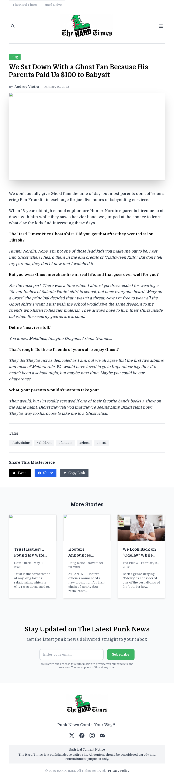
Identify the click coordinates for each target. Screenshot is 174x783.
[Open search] (13, 26)
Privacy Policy (118, 770)
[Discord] (102, 735)
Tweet (22, 473)
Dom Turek (22, 563)
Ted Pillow (130, 563)
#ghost (84, 442)
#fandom (65, 442)
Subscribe (120, 654)
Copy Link (76, 473)
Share (48, 473)
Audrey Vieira (26, 87)
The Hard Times (25, 4)
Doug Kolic (76, 563)
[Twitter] (71, 735)
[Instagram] (92, 735)
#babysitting (20, 442)
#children (44, 442)
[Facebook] (81, 735)
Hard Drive (53, 4)
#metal (101, 442)
